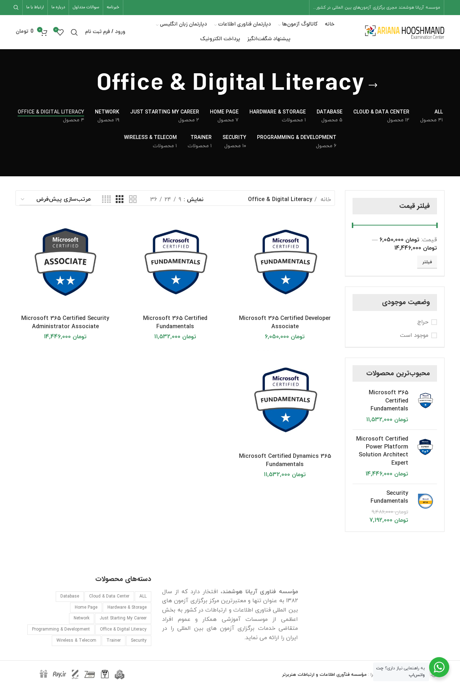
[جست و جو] (17, 7)
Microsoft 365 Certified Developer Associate (285, 322)
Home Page (86, 607)
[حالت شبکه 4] (106, 199)
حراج (422, 322)
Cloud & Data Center (109, 596)
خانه (325, 200)
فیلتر (427, 262)
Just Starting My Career (123, 618)
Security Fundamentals (389, 497)
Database (69, 596)
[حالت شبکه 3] (120, 199)
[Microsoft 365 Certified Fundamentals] (425, 406)
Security (139, 640)
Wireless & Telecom (76, 640)
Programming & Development (61, 629)
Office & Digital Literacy (123, 629)
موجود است (414, 335)
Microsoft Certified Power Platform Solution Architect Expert (382, 451)
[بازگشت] (373, 85)
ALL (143, 596)
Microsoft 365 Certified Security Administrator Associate (65, 322)
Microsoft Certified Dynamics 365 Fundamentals (285, 460)
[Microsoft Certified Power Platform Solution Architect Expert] (425, 456)
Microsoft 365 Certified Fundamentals (388, 401)
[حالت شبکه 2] (133, 199)
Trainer (113, 640)
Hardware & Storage (127, 607)
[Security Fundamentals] (425, 507)
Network (81, 618)
